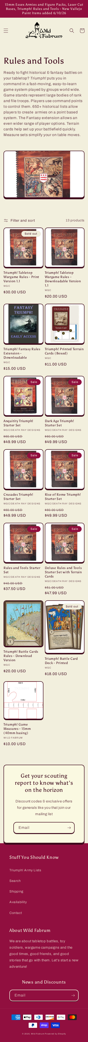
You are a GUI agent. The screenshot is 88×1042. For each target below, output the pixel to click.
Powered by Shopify (55, 1034)
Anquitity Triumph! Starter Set (18, 423)
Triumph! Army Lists (25, 870)
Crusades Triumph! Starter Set (18, 496)
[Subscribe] (69, 828)
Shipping (16, 891)
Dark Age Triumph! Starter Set (59, 423)
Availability (18, 902)
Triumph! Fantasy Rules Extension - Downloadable (22, 353)
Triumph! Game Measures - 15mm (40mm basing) (17, 728)
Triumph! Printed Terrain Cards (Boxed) (64, 351)
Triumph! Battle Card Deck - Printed (61, 660)
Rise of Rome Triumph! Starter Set (63, 496)
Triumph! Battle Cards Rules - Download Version (21, 655)
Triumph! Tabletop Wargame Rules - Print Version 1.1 (21, 276)
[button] (6, 30)
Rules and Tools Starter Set (22, 570)
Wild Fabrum (37, 1034)
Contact (15, 913)
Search (15, 881)
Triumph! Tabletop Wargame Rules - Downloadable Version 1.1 (63, 278)
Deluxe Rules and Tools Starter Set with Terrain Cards (63, 572)
